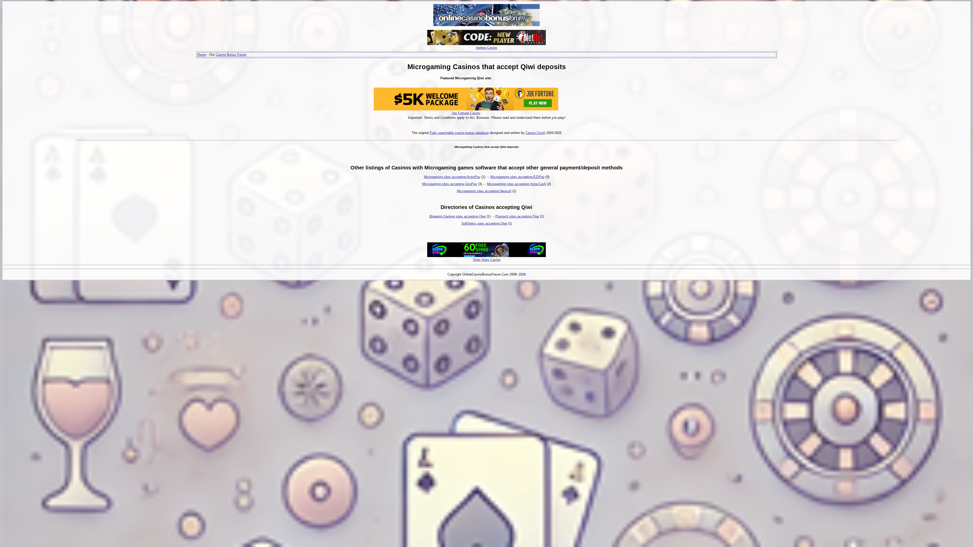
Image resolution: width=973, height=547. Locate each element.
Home (202, 54)
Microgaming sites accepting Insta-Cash (516, 184)
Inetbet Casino (486, 48)
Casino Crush (535, 133)
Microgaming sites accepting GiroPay (449, 184)
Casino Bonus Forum (231, 54)
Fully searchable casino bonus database (459, 133)
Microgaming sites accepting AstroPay (452, 177)
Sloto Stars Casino (486, 260)
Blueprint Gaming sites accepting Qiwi (457, 216)
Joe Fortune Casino (466, 113)
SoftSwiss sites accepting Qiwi (484, 223)
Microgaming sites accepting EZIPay (517, 177)
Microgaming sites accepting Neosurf (484, 191)
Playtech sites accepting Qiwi (517, 216)
